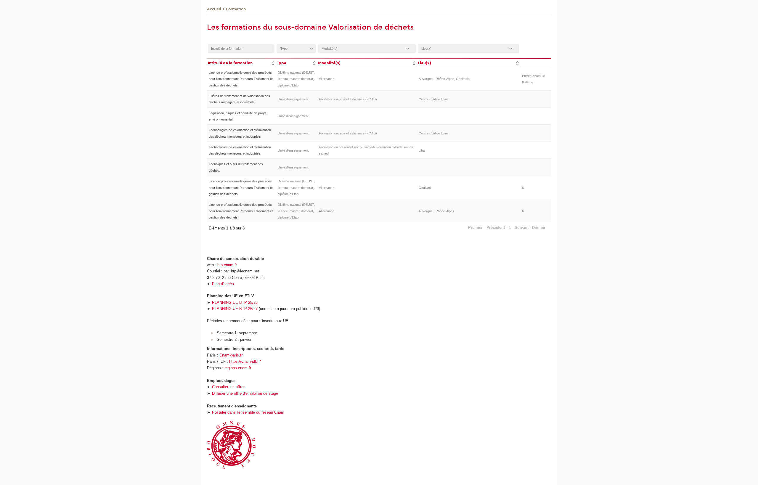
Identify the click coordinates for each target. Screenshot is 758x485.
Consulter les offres (228, 387)
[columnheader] (241, 62)
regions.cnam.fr (237, 368)
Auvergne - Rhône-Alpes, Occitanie (444, 79)
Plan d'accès (223, 284)
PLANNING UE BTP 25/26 (235, 302)
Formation (236, 9)
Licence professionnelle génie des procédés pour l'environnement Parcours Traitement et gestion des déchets (241, 79)
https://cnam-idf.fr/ (245, 361)
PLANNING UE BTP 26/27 (235, 308)
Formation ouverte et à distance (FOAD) (348, 99)
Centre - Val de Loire (433, 99)
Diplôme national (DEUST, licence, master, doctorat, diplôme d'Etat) (296, 79)
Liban (422, 150)
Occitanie (425, 187)
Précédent (495, 227)
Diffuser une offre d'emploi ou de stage (245, 393)
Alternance (326, 79)
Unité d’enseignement (293, 99)
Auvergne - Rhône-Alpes (436, 211)
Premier (475, 227)
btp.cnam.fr (227, 265)
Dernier (538, 227)
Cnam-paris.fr (231, 355)
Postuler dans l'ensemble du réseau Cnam (248, 412)
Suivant (522, 227)
